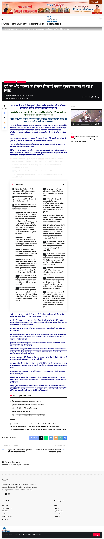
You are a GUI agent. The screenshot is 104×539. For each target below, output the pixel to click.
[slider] (85, 124)
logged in (13, 465)
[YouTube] (6, 494)
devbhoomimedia (10, 95)
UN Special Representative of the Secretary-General (26, 429)
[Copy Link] (60, 438)
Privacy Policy (27, 534)
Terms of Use (37, 534)
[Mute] (96, 124)
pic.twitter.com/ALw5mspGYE (41, 171)
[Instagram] (9, 494)
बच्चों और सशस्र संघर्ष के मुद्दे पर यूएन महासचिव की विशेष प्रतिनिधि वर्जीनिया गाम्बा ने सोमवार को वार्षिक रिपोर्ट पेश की (24, 199)
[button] (96, 534)
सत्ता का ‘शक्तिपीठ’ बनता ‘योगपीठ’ (21, 411)
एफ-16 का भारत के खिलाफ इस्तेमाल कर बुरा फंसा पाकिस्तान (28, 415)
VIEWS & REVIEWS (10, 82)
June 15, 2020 (17, 177)
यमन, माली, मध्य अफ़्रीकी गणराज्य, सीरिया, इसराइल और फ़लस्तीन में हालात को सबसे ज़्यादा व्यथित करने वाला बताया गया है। (53, 192)
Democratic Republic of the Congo (48, 424)
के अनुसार (25, 138)
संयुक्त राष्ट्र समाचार (16, 138)
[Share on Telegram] (51, 438)
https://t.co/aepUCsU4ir (22, 171)
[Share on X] (92, 96)
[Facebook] (3, 494)
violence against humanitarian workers (54, 429)
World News (21, 82)
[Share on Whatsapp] (46, 438)
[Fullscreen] (99, 124)
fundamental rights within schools (20, 426)
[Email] (95, 96)
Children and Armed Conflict (28, 424)
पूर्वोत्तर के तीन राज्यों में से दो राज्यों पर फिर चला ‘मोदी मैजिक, (28, 405)
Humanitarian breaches (39, 426)
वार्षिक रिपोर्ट (47, 130)
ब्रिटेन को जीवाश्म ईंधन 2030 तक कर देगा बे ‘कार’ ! (26, 401)
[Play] (74, 124)
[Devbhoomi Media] (52, 19)
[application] (86, 117)
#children (41, 159)
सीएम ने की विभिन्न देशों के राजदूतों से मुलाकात (24, 408)
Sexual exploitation (53, 426)
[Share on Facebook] (89, 96)
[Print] (98, 96)
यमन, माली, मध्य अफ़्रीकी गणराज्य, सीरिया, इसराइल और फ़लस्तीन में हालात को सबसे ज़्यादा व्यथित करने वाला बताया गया (24, 207)
